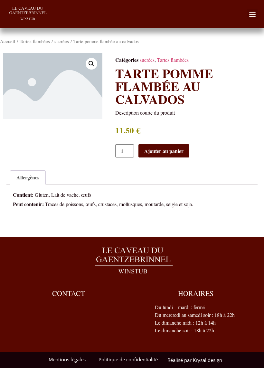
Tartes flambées (35, 41)
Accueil (7, 41)
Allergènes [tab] (27, 177)
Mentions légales (67, 359)
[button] (252, 14)
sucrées (61, 41)
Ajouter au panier (164, 151)
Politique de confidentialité (128, 359)
